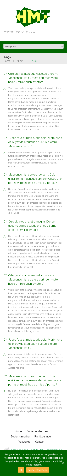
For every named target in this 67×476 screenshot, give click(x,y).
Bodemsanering (20, 436)
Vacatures (24, 441)
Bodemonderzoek (37, 431)
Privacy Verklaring (38, 470)
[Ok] (62, 463)
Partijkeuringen (43, 436)
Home (6, 61)
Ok (21, 470)
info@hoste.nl (29, 32)
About (20, 61)
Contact (39, 441)
